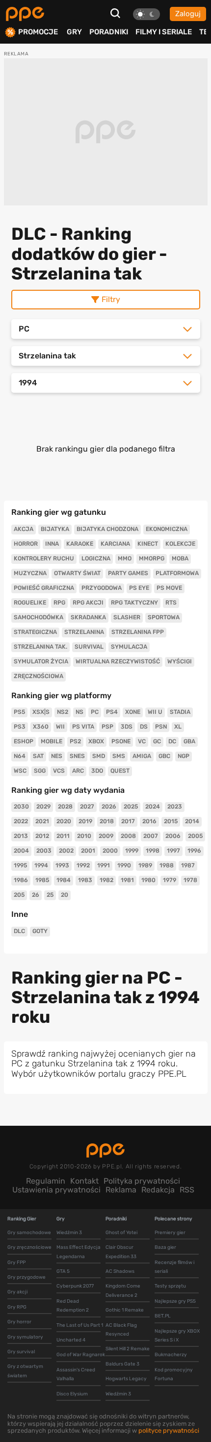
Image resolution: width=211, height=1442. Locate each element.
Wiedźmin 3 (69, 1233)
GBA (189, 741)
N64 (20, 756)
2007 (150, 836)
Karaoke (79, 543)
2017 (128, 821)
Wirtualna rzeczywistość (118, 661)
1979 (169, 880)
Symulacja (129, 646)
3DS (126, 726)
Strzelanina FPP (137, 632)
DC (172, 741)
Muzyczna (30, 573)
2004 (21, 850)
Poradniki (108, 31)
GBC (164, 756)
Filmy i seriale (163, 31)
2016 (149, 821)
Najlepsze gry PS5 (175, 1301)
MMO (125, 558)
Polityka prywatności (142, 1181)
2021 (42, 821)
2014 (192, 821)
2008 (128, 836)
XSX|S (41, 711)
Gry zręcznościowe (29, 1247)
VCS (59, 770)
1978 (190, 880)
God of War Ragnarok (80, 1355)
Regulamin (45, 1181)
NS (79, 711)
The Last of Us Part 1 (79, 1325)
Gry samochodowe (29, 1233)
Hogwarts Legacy (126, 1379)
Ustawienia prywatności (56, 1189)
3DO (97, 770)
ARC (78, 770)
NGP (183, 756)
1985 (42, 880)
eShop (23, 741)
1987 (188, 865)
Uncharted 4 (70, 1340)
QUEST (120, 770)
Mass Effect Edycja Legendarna (78, 1251)
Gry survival (21, 1352)
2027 (87, 806)
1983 (85, 880)
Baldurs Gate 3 (122, 1364)
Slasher (126, 617)
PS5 (19, 711)
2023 (174, 806)
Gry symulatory (25, 1337)
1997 (173, 850)
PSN (161, 726)
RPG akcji (88, 602)
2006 (173, 836)
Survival (89, 646)
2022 (21, 821)
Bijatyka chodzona (107, 529)
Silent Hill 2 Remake (128, 1349)
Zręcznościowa (38, 676)
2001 (88, 850)
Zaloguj (188, 13)
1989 (145, 865)
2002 (66, 850)
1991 (103, 865)
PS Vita (83, 726)
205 (19, 894)
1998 (152, 850)
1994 (41, 865)
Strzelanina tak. (40, 646)
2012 (42, 836)
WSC (20, 770)
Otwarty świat (77, 573)
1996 (194, 850)
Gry (74, 31)
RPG (59, 602)
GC (157, 741)
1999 (131, 850)
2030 (21, 806)
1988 (166, 865)
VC (142, 741)
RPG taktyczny (134, 602)
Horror (26, 543)
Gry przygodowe (26, 1277)
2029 (43, 806)
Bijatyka (55, 529)
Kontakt (84, 1181)
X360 (41, 726)
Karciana (115, 543)
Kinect (147, 543)
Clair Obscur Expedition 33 (121, 1251)
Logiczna (95, 558)
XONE (132, 711)
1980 (148, 880)
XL (178, 726)
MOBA (180, 558)
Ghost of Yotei (121, 1233)
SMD (98, 756)
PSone (121, 741)
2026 (109, 806)
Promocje (38, 32)
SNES (77, 756)
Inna (52, 543)
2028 (65, 806)
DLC (19, 931)
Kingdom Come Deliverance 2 (123, 1290)
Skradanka (88, 617)
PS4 (112, 711)
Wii (60, 726)
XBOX (96, 741)
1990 (124, 865)
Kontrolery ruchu (44, 558)
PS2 (75, 741)
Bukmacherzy (171, 1355)
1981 (127, 880)
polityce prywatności (168, 1430)
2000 (110, 850)
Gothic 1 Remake (125, 1310)
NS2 (62, 711)
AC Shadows (120, 1271)
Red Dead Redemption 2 (72, 1305)
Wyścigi (179, 661)
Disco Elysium (72, 1394)
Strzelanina (84, 632)
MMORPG (151, 558)
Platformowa (177, 573)
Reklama (121, 1189)
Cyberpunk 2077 (75, 1286)
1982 (106, 880)
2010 (84, 836)
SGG (40, 770)
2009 (106, 836)
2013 (21, 836)
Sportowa (164, 617)
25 (50, 894)
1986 (21, 880)
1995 (20, 865)
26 (35, 894)
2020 (63, 821)
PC (95, 711)
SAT (38, 756)
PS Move (169, 587)
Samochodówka (38, 617)
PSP (107, 726)
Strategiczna (35, 632)
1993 (62, 865)
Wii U (155, 711)
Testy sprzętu (170, 1286)
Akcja (23, 529)
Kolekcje (180, 543)
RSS (187, 1189)
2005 (195, 836)
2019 (85, 821)
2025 (131, 806)
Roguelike (30, 602)
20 (64, 894)
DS (144, 726)
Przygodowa (101, 587)
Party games (128, 573)
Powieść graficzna (44, 587)
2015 (171, 821)
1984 (63, 880)
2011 (63, 836)
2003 (44, 850)
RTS (171, 602)
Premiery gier (170, 1233)
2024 (152, 806)
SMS (118, 756)
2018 (107, 821)
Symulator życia (41, 661)
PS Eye (139, 587)
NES (56, 756)
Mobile (51, 741)
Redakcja (158, 1189)
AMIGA (141, 756)
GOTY (40, 931)
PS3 (20, 726)
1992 (83, 865)
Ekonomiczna (166, 529)
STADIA (180, 711)
